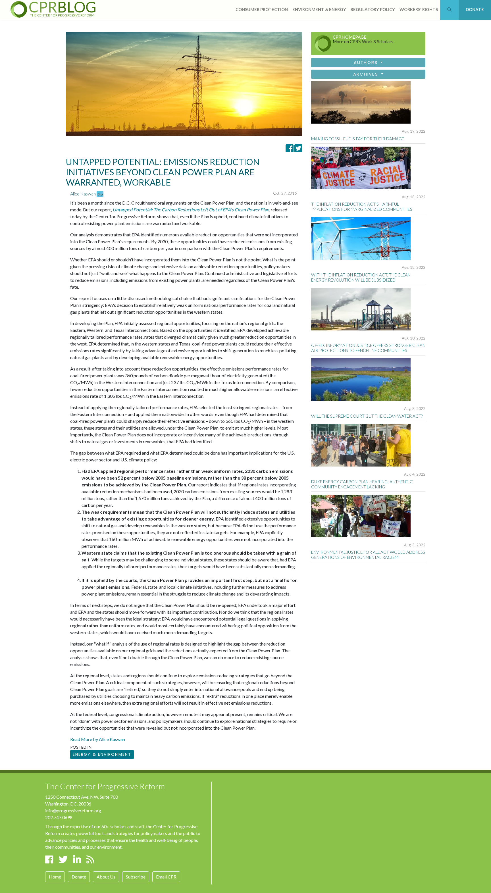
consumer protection (262, 9)
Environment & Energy (319, 9)
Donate (79, 876)
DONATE (475, 9)
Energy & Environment (102, 754)
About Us (106, 876)
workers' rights (419, 9)
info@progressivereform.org (73, 810)
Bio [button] (100, 194)
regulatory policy (373, 9)
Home (55, 876)
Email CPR (166, 876)
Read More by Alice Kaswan (97, 739)
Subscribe (135, 876)
